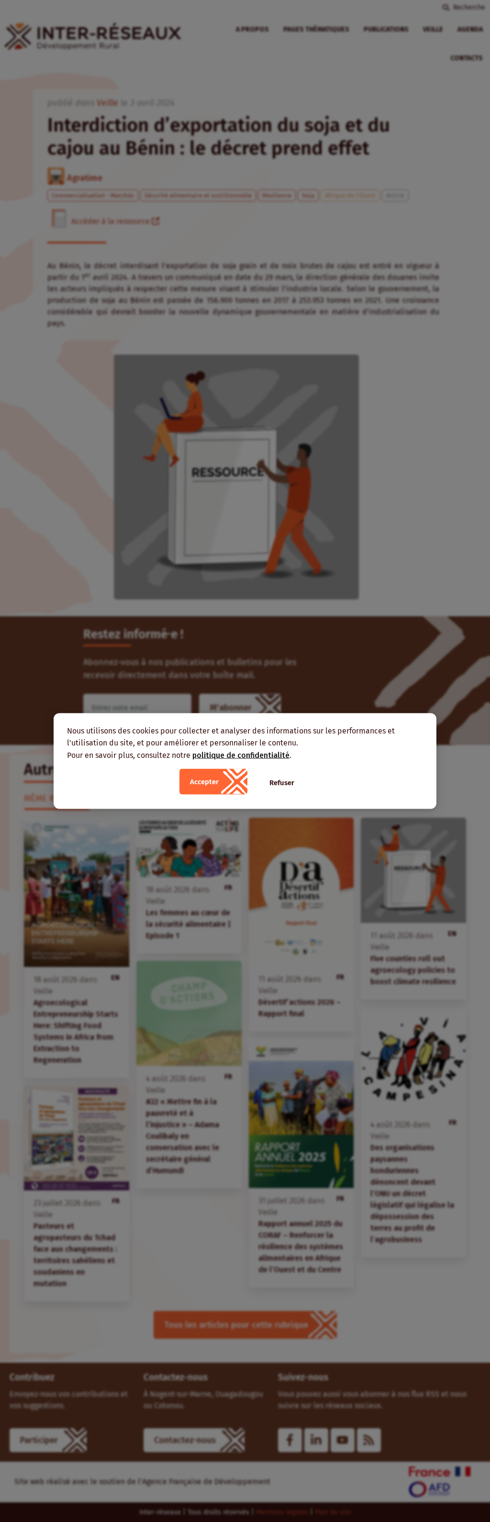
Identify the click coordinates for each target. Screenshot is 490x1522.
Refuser (281, 782)
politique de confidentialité (241, 754)
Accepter (204, 782)
